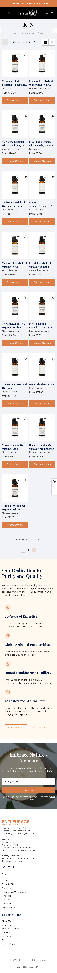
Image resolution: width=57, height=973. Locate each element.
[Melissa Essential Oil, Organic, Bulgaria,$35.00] (15, 185)
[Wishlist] (16, 54)
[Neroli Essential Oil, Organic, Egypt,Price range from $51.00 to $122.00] (15, 427)
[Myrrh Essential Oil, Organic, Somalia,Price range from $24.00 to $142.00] (42, 245)
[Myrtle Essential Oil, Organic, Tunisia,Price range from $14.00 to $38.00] (15, 306)
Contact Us (36, 727)
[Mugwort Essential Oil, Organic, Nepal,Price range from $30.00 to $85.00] (15, 245)
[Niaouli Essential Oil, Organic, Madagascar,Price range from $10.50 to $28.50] (42, 427)
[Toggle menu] (4, 12)
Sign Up (28, 790)
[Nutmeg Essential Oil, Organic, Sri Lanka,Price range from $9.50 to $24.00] (15, 488)
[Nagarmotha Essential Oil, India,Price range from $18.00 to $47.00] (15, 367)
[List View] (51, 42)
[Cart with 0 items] (51, 13)
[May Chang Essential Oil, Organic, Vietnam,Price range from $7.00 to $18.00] (42, 124)
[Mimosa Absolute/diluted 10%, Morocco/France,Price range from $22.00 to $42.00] (42, 185)
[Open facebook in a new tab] (13, 866)
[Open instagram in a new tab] (3, 866)
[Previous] (23, 550)
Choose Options (15, 100)
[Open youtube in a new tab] (8, 866)
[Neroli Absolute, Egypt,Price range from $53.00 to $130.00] (42, 367)
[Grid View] (45, 42)
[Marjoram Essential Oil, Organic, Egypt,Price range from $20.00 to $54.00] (15, 124)
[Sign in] (46, 13)
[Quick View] (23, 54)
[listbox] (25, 42)
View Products (16, 727)
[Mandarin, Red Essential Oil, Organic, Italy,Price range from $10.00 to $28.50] (15, 63)
